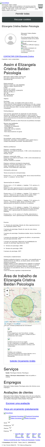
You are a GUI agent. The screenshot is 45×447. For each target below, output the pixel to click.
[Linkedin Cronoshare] (29, 418)
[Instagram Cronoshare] (16, 416)
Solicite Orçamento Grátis (22, 361)
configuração (30, 8)
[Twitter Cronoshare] (15, 418)
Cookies (38, 440)
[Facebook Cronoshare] (31, 416)
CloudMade (17, 324)
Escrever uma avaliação (18, 403)
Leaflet (6, 322)
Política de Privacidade (28, 440)
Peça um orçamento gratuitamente (21, 409)
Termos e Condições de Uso (12, 440)
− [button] (7, 294)
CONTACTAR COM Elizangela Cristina (19, 56)
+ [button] (7, 290)
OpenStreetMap (22, 322)
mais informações (22, 10)
